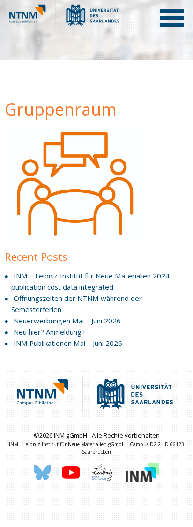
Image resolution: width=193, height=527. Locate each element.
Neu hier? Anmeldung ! (49, 332)
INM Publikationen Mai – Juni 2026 (68, 343)
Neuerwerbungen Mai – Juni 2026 (67, 320)
